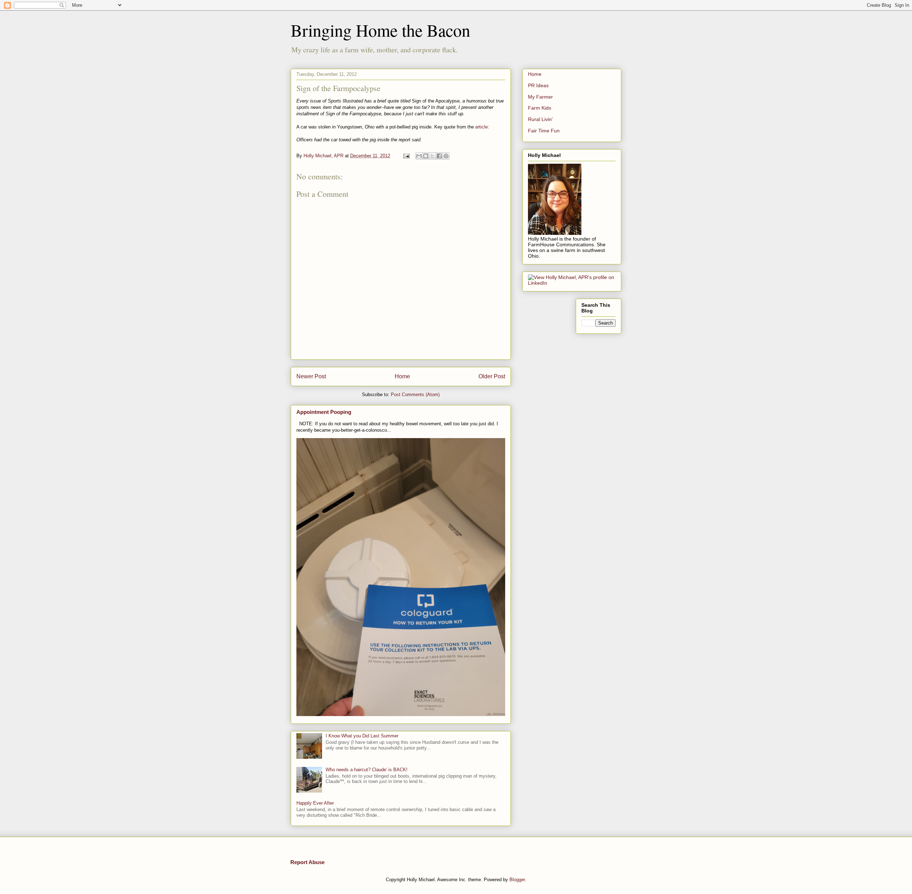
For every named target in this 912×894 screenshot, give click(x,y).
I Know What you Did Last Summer (362, 735)
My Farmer (540, 97)
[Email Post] (406, 155)
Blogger (517, 879)
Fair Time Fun (544, 130)
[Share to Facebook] (439, 155)
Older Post (491, 376)
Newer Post (311, 376)
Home (402, 376)
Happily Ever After (315, 803)
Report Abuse (307, 862)
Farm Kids (539, 108)
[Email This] (419, 155)
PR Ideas (538, 85)
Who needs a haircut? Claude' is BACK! (367, 769)
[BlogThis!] (425, 155)
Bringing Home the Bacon (380, 30)
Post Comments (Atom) (415, 394)
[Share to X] (432, 155)
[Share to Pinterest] (446, 155)
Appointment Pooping (323, 412)
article (481, 127)
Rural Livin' (540, 119)
